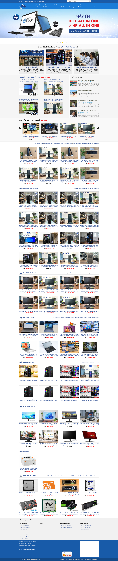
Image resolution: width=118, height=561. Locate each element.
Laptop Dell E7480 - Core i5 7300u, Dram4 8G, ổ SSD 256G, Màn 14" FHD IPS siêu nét (28, 81)
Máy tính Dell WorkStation (81, 188)
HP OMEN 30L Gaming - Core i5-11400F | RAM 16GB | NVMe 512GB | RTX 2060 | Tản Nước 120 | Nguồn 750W (28, 266)
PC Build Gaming (71, 6)
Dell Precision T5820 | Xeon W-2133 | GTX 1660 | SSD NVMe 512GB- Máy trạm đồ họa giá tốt (89, 226)
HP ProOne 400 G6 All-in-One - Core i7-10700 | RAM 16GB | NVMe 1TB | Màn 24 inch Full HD (90, 311)
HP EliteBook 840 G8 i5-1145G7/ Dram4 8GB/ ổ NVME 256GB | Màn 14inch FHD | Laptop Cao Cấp (31, 136)
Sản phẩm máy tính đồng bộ (34, 77)
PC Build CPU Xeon (94, 362)
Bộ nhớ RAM (71, 475)
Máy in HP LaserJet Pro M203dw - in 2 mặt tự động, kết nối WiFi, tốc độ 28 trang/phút (28, 469)
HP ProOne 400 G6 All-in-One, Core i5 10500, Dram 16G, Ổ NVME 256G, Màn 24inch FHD (89, 291)
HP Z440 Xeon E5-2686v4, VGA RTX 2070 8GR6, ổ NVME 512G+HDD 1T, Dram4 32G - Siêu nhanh (69, 226)
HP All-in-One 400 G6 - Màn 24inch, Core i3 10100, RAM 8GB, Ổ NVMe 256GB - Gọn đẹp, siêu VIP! (28, 291)
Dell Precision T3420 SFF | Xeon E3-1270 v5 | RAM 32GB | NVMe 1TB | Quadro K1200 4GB (49, 182)
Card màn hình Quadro (62, 475)
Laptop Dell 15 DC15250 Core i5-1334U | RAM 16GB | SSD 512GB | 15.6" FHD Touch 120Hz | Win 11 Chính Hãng (90, 336)
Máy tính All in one (55, 6)
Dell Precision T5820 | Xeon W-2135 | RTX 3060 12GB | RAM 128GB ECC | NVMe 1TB (69, 246)
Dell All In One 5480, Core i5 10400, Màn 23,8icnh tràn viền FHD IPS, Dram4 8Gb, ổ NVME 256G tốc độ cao (68, 136)
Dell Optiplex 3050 (77, 143)
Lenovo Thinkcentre (94, 273)
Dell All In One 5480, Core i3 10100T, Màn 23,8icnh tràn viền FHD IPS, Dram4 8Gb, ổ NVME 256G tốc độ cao (49, 136)
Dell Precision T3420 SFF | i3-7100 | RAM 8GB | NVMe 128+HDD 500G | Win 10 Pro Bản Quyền (69, 182)
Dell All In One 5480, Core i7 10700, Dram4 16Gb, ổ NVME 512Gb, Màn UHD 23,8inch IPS (69, 311)
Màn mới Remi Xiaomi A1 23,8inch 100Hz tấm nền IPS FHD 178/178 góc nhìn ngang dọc (28, 101)
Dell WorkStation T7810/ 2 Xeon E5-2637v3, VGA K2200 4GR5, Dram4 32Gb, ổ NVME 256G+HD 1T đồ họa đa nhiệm (53, 81)
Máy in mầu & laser (94, 475)
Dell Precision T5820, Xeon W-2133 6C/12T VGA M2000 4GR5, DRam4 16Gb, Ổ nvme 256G (28, 206)
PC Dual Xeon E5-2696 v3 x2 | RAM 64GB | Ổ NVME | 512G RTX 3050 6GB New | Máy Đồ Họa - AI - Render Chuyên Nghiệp (69, 400)
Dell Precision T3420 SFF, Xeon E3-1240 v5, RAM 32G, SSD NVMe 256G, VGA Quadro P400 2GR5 (49, 162)
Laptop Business (63, 6)
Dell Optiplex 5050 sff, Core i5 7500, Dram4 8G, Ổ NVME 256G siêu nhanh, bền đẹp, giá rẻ (89, 162)
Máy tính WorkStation (46, 6)
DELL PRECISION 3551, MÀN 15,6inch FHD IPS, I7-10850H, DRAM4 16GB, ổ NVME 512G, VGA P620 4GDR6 (89, 356)
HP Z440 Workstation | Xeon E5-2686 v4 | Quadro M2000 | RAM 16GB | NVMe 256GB (89, 206)
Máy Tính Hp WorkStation (93, 188)
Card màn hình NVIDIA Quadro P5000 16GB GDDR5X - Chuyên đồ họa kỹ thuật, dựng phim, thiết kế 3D (69, 494)
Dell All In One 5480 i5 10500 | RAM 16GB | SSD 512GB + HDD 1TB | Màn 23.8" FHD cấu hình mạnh (48, 291)
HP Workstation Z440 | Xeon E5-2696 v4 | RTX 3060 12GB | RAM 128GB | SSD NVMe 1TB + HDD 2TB (48, 266)
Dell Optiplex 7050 (68, 143)
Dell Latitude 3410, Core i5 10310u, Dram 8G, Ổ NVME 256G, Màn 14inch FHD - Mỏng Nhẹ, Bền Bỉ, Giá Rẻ (28, 336)
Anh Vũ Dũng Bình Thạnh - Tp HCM (85, 90)
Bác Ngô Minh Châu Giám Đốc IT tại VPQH (87, 110)
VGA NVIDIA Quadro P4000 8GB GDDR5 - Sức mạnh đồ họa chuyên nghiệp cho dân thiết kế (89, 514)
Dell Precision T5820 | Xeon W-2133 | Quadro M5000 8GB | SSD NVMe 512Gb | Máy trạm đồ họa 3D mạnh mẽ (49, 226)
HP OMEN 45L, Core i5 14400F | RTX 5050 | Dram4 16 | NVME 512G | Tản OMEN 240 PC (89, 246)
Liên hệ (20, 1)
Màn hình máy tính (79, 6)
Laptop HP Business (69, 317)
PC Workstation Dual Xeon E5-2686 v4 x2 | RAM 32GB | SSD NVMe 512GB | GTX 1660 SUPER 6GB (69, 380)
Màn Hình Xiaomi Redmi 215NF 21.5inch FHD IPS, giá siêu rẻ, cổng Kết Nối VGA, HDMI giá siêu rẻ (28, 425)
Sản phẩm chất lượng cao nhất (59, 67)
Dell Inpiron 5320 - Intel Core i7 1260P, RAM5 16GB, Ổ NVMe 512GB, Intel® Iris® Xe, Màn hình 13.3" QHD (69, 336)
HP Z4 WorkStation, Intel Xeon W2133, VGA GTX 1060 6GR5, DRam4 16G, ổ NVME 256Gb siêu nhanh (89, 266)
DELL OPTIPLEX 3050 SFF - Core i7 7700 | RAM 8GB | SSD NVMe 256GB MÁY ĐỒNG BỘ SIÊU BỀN (69, 162)
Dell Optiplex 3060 (58, 143)
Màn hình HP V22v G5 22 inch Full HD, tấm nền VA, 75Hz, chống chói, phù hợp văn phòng (49, 445)
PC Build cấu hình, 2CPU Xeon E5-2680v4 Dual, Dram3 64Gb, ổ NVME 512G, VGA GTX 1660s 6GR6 (89, 380)
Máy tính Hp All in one (84, 273)
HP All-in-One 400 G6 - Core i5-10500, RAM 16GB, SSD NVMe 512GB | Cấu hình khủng (28, 311)
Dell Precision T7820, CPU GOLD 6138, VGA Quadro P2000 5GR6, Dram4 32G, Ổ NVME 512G (28, 246)
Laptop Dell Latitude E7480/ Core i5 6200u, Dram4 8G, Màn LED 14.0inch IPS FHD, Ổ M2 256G (49, 356)
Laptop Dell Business (59, 317)
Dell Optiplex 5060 (86, 143)
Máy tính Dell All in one (73, 273)
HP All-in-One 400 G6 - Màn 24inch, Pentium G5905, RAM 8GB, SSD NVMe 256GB (69, 291)
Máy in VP (87, 5)
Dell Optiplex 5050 (24, 533)
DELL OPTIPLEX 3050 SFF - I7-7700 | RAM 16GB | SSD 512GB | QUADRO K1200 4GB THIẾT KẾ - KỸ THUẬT (28, 162)
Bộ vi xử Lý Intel (51, 475)
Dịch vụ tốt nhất (31, 67)
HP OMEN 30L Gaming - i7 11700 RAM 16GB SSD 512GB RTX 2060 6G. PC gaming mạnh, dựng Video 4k (48, 246)
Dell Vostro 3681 (95, 143)
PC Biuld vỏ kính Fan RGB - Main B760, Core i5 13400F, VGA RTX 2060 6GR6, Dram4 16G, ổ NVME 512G (28, 380)
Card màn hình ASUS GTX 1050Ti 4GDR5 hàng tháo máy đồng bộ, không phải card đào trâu (28, 514)
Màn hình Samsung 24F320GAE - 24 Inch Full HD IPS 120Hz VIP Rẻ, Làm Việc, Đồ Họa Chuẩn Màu (90, 425)
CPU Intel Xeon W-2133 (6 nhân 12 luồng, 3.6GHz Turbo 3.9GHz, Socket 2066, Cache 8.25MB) (28, 494)
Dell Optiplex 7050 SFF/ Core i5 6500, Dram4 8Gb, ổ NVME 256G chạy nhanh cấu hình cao (28, 182)
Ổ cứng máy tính (85, 475)
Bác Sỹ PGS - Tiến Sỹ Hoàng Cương (86, 80)
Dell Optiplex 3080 (39, 143)
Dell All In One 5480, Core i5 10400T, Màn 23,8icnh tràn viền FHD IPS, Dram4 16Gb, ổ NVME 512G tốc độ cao (48, 311)
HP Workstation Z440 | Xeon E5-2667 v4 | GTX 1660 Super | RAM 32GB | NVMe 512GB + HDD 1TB (53, 101)
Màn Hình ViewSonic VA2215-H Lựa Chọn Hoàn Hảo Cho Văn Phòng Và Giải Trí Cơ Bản (89, 445)
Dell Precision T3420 (48, 143)
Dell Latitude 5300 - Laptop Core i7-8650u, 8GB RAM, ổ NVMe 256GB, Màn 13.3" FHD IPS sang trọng (49, 336)
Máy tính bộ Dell (36, 6)
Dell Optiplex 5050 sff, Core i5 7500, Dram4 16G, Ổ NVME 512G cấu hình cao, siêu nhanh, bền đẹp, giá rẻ (90, 182)
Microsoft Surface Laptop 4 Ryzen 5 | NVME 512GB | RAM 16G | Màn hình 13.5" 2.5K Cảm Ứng (69, 356)
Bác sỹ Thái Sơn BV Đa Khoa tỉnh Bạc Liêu (87, 100)
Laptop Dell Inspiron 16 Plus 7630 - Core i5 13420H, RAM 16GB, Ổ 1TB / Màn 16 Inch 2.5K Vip (28, 356)
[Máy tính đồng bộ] (23, 6)
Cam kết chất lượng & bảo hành (86, 67)
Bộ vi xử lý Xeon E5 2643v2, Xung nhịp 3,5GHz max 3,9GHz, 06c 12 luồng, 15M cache (49, 514)
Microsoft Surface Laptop (81, 317)
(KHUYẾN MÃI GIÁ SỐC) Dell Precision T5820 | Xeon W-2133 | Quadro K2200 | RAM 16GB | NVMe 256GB (49, 206)
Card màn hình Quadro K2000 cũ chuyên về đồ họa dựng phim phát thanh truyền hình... (69, 514)
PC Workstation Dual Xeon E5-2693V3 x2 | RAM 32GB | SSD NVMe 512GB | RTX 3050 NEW (89, 400)
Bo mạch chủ (78, 475)
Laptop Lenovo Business (93, 317)
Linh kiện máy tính (95, 6)
